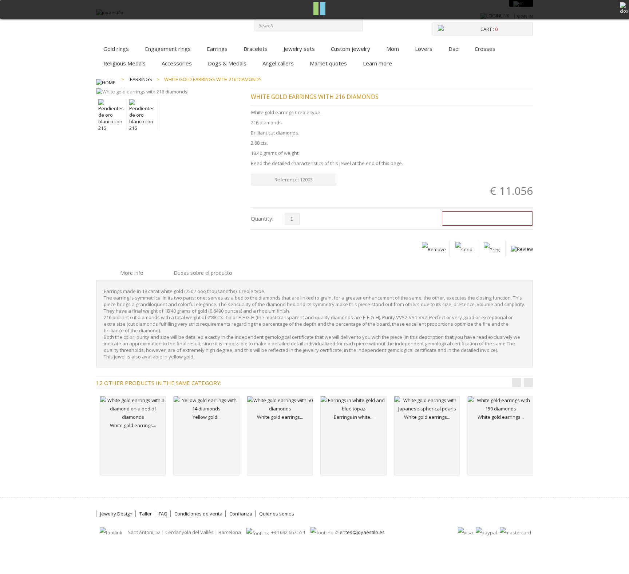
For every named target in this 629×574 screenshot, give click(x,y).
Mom (392, 48)
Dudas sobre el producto (203, 272)
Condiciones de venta (198, 513)
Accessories (177, 63)
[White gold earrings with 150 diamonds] (500, 404)
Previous (516, 382)
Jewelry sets (299, 48)
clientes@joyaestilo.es (360, 532)
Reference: (287, 179)
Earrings (217, 48)
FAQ (163, 513)
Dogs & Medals (227, 63)
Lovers (423, 48)
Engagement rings (168, 48)
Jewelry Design (116, 513)
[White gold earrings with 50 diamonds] (280, 404)
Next (528, 382)
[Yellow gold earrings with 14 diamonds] (206, 404)
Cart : (489, 29)
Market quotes (328, 63)
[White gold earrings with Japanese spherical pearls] (427, 404)
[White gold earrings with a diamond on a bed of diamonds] (133, 408)
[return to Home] (105, 79)
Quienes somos (276, 513)
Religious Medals (124, 63)
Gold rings (116, 48)
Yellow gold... (207, 417)
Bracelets (256, 48)
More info (131, 272)
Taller (145, 513)
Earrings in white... (353, 417)
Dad (453, 48)
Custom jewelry (350, 48)
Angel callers (278, 63)
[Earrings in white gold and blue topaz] (353, 404)
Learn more (377, 63)
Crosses (485, 48)
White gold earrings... (133, 425)
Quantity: (262, 218)
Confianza (240, 513)
